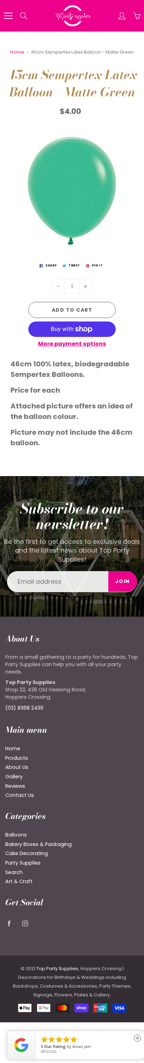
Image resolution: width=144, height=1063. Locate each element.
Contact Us (19, 795)
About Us (16, 767)
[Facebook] (9, 924)
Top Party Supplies (57, 968)
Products (16, 757)
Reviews (15, 786)
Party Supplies (23, 862)
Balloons (16, 834)
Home (17, 52)
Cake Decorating (26, 853)
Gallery (14, 776)
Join (122, 581)
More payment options (72, 344)
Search (14, 872)
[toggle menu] (8, 16)
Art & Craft (19, 881)
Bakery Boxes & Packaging (38, 844)
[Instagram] (25, 924)
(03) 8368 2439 (24, 707)
